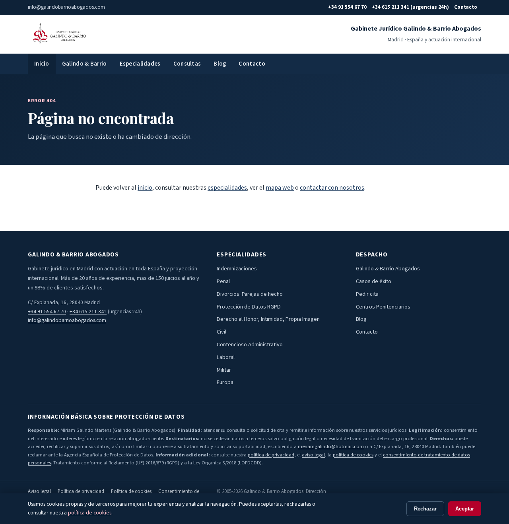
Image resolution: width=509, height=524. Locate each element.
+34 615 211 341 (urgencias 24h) (410, 7)
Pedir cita (367, 294)
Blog (220, 64)
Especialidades (140, 64)
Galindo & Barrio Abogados (388, 268)
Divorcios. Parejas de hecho (250, 294)
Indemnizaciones (237, 268)
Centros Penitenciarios (383, 307)
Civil (221, 332)
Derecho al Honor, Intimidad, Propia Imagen (268, 319)
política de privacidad (271, 454)
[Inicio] (58, 34)
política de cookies (353, 454)
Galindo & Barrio (84, 64)
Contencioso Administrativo (250, 344)
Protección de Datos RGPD (249, 307)
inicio (145, 187)
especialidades (227, 187)
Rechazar (425, 509)
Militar (224, 370)
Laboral (226, 357)
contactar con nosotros (332, 187)
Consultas (187, 64)
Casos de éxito (373, 281)
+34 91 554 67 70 (347, 7)
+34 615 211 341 (88, 311)
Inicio (41, 64)
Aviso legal (39, 491)
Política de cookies (131, 491)
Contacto (465, 7)
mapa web (280, 187)
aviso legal (313, 454)
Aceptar (464, 509)
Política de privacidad (81, 491)
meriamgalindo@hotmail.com (331, 446)
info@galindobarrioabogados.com (67, 320)
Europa (225, 382)
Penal (223, 281)
